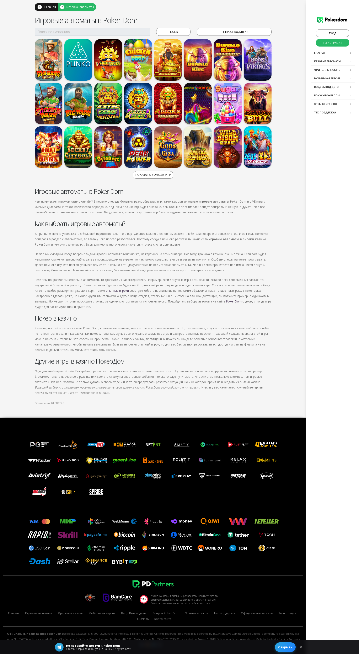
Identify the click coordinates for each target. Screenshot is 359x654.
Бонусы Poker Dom (327, 95)
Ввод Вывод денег (326, 87)
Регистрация (332, 43)
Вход (332, 33)
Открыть (285, 647)
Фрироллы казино (327, 70)
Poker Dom (234, 301)
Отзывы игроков (326, 104)
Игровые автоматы (327, 61)
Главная (320, 53)
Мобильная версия (327, 78)
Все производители (234, 32)
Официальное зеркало (257, 613)
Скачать (143, 619)
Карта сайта (163, 619)
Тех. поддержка (325, 112)
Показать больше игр (153, 175)
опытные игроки (117, 291)
